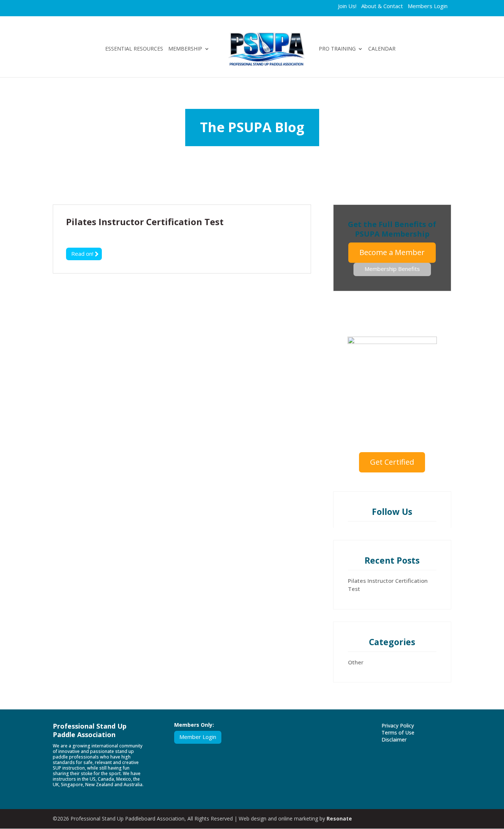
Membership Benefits (392, 268)
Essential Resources (134, 49)
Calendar (382, 49)
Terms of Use (398, 732)
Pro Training (337, 49)
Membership (185, 49)
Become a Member (392, 252)
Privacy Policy (398, 725)
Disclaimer (394, 739)
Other (355, 662)
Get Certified (392, 462)
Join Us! (347, 7)
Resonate (339, 818)
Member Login (197, 736)
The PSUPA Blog (252, 127)
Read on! (83, 253)
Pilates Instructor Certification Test (145, 222)
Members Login (428, 7)
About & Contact (382, 7)
